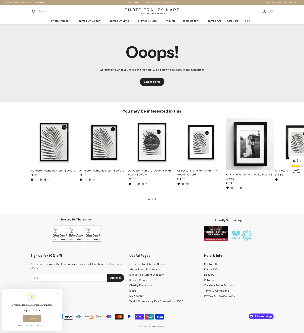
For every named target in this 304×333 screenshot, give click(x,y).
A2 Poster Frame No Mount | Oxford (52, 170)
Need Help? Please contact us (281, 2)
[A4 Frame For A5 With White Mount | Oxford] (250, 144)
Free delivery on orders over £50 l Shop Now (151, 2)
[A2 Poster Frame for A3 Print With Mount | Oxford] (152, 142)
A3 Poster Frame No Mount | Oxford (101, 170)
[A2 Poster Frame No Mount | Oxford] (54, 142)
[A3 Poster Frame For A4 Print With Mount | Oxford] (201, 142)
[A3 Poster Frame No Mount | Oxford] (103, 142)
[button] (51, 11)
